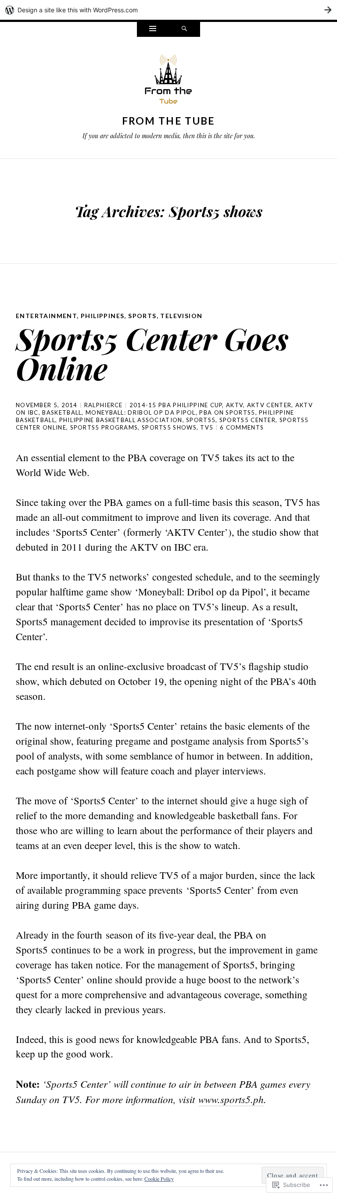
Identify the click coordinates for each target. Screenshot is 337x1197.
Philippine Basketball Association (121, 419)
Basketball (62, 412)
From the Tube (168, 121)
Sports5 (200, 419)
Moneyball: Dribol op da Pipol (141, 412)
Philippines (102, 315)
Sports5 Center (247, 419)
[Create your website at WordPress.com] (168, 10)
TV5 (206, 427)
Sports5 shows (169, 427)
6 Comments (242, 427)
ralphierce (103, 405)
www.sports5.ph (231, 1099)
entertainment (46, 315)
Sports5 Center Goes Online (152, 353)
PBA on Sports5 (227, 412)
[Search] (184, 29)
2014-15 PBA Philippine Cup (175, 405)
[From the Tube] (168, 81)
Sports (142, 315)
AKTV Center (269, 405)
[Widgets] (152, 29)
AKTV (234, 405)
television (181, 315)
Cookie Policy (159, 1178)
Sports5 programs (104, 427)
